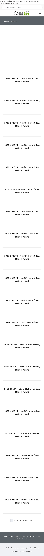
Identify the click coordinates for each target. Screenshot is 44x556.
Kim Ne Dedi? (19, 539)
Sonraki (25, 520)
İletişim (27, 539)
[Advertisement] (22, 51)
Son (31, 520)
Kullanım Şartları (19, 536)
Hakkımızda (8, 536)
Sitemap (36, 536)
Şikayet (29, 536)
